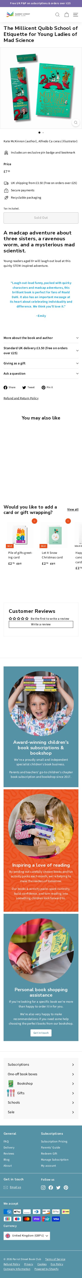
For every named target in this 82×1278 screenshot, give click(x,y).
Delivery (9, 1148)
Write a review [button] (41, 624)
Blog (7, 1160)
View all (72, 509)
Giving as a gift (14, 363)
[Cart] (66, 15)
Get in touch (41, 1033)
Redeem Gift (49, 1154)
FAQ (6, 1141)
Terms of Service (55, 1259)
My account (48, 1166)
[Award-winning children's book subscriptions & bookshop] (41, 703)
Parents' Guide (50, 1148)
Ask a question (15, 373)
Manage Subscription (55, 1160)
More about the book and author (28, 338)
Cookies (42, 1264)
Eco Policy (57, 1264)
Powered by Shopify (46, 1269)
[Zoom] (76, 122)
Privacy (28, 1264)
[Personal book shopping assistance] (41, 950)
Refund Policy (12, 1264)
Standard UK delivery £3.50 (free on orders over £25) (36, 350)
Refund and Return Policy (21, 398)
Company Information (17, 1269)
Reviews (9, 1154)
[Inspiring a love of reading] (41, 826)
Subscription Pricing (54, 1141)
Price (7, 164)
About (8, 1166)
